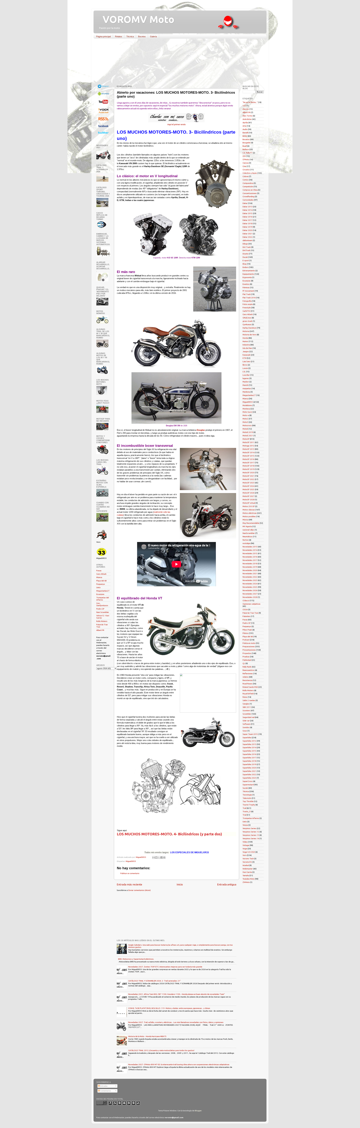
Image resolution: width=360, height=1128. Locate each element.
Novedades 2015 (250, 553)
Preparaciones (249, 646)
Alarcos (246, 109)
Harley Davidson (249, 328)
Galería (153, 36)
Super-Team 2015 (250, 734)
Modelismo (247, 405)
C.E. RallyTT (247, 153)
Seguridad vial (249, 717)
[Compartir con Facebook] (161, 857)
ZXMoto (246, 882)
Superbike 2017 (249, 757)
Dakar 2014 (247, 210)
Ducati (245, 257)
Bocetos (142, 36)
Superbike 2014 (249, 747)
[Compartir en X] (159, 857)
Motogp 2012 (248, 446)
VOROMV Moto (136, 19)
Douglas (201, 430)
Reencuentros (248, 670)
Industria (246, 345)
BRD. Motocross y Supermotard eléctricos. (136, 959)
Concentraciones (250, 193)
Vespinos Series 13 (251, 835)
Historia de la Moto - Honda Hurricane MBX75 (147, 1036)
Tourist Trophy (249, 805)
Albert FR (100, 630)
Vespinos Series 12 (251, 832)
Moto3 (245, 422)
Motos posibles (249, 516)
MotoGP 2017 (248, 462)
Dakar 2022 (247, 237)
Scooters (246, 710)
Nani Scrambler (102, 612)
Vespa (245, 825)
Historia (246, 331)
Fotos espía (248, 304)
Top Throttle (248, 801)
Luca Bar (246, 375)
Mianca (99, 577)
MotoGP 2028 (248, 499)
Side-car (246, 720)
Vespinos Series (249, 828)
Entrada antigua (226, 884)
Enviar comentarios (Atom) (139, 890)
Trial (244, 815)
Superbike (247, 737)
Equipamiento (248, 274)
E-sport (246, 260)
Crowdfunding (248, 196)
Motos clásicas (249, 510)
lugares (246, 378)
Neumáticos (248, 536)
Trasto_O (247, 811)
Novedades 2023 (250, 580)
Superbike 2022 (249, 774)
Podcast (246, 640)
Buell (245, 146)
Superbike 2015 (249, 751)
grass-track (247, 321)
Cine (244, 166)
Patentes (246, 616)
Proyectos (247, 653)
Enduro (245, 267)
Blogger (198, 1110)
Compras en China (250, 190)
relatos (246, 677)
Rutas (245, 697)
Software (246, 724)
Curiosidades (248, 200)
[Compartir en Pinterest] (164, 857)
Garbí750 (246, 311)
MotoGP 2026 (248, 493)
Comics (246, 180)
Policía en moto (249, 643)
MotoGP (246, 439)
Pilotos (245, 633)
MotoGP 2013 (248, 449)
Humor (245, 341)
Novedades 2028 (250, 597)
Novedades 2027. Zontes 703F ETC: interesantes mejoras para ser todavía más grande (165, 967)
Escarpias (100, 594)
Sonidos (246, 727)
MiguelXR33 (131, 861)
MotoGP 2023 (248, 483)
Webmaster (248, 869)
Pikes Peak (247, 630)
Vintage (246, 845)
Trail (244, 808)
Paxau (98, 570)
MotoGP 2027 (248, 496)
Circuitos (246, 169)
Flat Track (247, 294)
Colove (245, 176)
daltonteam (247, 240)
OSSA (245, 609)
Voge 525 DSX (249, 852)
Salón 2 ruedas (249, 700)
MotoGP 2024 (248, 486)
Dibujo (245, 244)
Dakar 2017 (247, 220)
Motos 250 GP (249, 506)
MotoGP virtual (249, 503)
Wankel (246, 865)
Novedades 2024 (250, 583)
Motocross (247, 425)
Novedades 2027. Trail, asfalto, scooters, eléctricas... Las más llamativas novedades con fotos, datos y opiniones (175, 1022)
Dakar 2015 (247, 213)
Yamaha (246, 875)
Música (245, 520)
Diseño (245, 254)
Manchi (245, 385)
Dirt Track (247, 247)
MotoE (245, 429)
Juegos (246, 351)
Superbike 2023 (249, 778)
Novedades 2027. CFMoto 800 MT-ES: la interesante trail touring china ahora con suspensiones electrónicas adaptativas (178, 1064)
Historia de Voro (249, 334)
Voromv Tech (248, 858)
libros (245, 365)
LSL (244, 371)
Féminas (246, 287)
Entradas (104, 1086)
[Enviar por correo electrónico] (153, 857)
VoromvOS (247, 862)
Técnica (130, 36)
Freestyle (247, 307)
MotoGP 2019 (248, 469)
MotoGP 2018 (248, 466)
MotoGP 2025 (248, 489)
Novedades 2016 (250, 557)
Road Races (247, 683)
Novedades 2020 (250, 570)
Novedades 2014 (250, 550)
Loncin (245, 368)
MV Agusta (247, 526)
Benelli (245, 132)
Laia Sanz (246, 361)
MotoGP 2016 (248, 459)
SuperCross (248, 781)
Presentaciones (249, 650)
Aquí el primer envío (176, 124)
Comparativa (248, 183)
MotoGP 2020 (248, 472)
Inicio (180, 884)
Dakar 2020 (247, 230)
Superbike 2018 (249, 761)
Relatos (118, 36)
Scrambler (247, 714)
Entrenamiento (249, 270)
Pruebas (246, 656)
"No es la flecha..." (250, 102)
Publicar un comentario (129, 873)
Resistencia (247, 680)
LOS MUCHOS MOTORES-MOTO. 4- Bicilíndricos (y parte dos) (169, 834)
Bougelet (246, 142)
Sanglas (246, 704)
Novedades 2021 (250, 573)
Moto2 (245, 419)
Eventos (246, 284)
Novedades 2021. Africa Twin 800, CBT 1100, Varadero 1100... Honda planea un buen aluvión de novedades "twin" (176, 994)
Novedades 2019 (250, 567)
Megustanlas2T (103, 591)
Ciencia (245, 163)
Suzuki (245, 788)
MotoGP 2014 (248, 452)
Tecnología (247, 795)
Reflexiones (248, 673)
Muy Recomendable (251, 523)
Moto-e (246, 415)
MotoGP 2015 (248, 456)
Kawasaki (246, 355)
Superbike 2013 (249, 744)
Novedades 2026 (250, 590)
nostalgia (246, 543)
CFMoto (246, 159)
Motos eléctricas (250, 513)
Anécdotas (247, 119)
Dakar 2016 (247, 217)
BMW (245, 136)
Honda (245, 338)
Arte (244, 126)
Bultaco (246, 149)
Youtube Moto (249, 879)
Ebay (245, 264)
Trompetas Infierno (251, 818)
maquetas (247, 388)
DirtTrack (246, 250)
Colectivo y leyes (250, 173)
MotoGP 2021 (248, 476)
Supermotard (248, 784)
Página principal (103, 36)
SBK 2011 (247, 707)
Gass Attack (101, 574)
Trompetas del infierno (102, 598)
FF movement (248, 291)
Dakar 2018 (247, 223)
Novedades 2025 (250, 587)
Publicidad (247, 660)
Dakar (245, 203)
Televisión (247, 798)
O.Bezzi (246, 600)
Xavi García (247, 872)
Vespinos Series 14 (251, 838)
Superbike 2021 (249, 771)
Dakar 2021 (247, 233)
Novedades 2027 (250, 594)
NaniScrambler (249, 533)
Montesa (246, 409)
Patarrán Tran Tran (250, 613)
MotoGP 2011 (248, 442)
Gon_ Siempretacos (102, 604)
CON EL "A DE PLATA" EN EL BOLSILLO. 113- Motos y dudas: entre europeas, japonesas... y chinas (169, 1008)
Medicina (246, 392)
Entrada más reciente (129, 884)
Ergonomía (247, 277)
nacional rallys (248, 530)
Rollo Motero (101, 621)
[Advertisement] (178, 62)
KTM (245, 358)
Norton (245, 540)
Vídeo (245, 842)
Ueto (98, 587)
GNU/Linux (247, 318)
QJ (244, 663)
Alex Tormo (247, 116)
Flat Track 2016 (249, 297)
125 (244, 105)
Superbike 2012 (249, 741)
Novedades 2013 (250, 547)
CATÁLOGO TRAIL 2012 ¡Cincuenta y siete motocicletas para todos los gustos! (161, 1050)
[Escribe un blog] (156, 857)
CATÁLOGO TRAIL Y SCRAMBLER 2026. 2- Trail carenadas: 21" (154, 981)
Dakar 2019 (247, 227)
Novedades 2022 (250, 577)
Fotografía (247, 301)
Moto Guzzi (247, 412)
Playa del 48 (101, 581)
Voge (245, 848)
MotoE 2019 (248, 432)
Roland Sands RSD (250, 687)
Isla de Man (247, 348)
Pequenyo (100, 584)
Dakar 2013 (247, 206)
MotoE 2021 (248, 435)
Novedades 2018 (250, 563)
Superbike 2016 (249, 754)
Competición (248, 186)
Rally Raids (247, 667)
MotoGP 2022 (248, 479)
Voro (245, 855)
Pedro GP (100, 609)
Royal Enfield (248, 693)
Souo (245, 731)
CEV (244, 156)
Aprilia (245, 122)
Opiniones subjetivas (251, 604)
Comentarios (105, 1091)
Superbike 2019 (249, 764)
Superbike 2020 (249, 768)
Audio (245, 129)
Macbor (246, 382)
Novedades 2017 (250, 560)
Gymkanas (247, 324)
